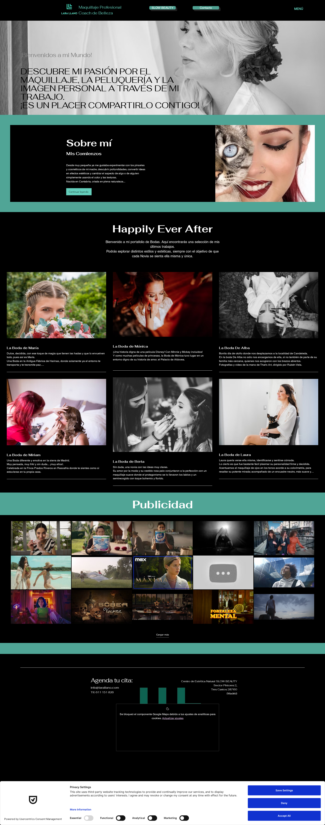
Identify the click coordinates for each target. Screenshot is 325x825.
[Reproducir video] (41, 538)
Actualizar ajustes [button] (172, 718)
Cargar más (162, 634)
